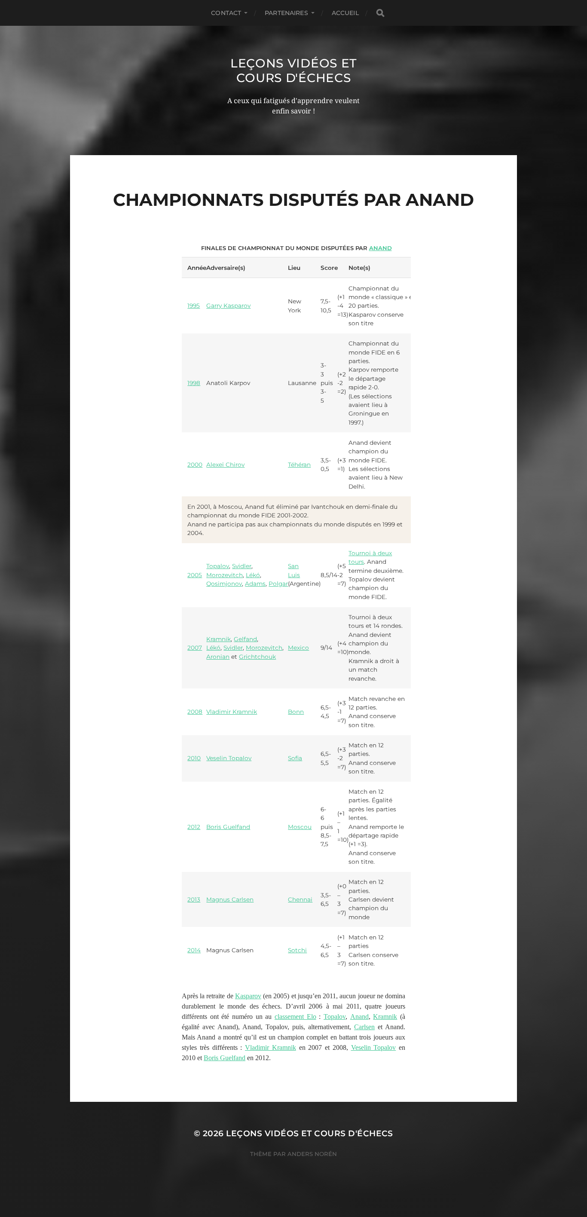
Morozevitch (224, 575)
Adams (255, 583)
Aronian (217, 656)
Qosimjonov (224, 583)
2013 (193, 899)
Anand (380, 248)
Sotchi (297, 950)
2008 (194, 711)
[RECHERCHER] (380, 13)
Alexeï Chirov (225, 464)
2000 (194, 464)
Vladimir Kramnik (231, 711)
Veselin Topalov (228, 758)
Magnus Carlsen (230, 899)
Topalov (217, 566)
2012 (193, 826)
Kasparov (248, 996)
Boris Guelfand (228, 826)
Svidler (241, 566)
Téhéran (299, 464)
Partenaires (286, 13)
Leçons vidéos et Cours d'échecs (293, 70)
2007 (194, 647)
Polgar (278, 583)
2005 (194, 575)
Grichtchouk (257, 656)
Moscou (300, 826)
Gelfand (245, 639)
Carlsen (364, 1026)
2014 (194, 950)
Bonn (296, 711)
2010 (194, 758)
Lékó (253, 575)
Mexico (298, 647)
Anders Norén (312, 1153)
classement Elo (295, 1016)
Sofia (295, 758)
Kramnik (218, 639)
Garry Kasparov (228, 305)
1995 (193, 305)
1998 (193, 382)
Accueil (345, 13)
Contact (226, 13)
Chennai (300, 899)
